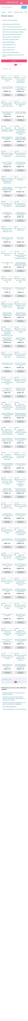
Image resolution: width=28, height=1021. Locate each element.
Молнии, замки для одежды (9, 20)
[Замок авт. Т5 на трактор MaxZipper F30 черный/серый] (20, 204)
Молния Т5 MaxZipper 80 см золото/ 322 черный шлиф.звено (7, 415)
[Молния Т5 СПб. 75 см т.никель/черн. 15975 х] (7, 79)
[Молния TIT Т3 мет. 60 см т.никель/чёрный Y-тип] (20, 456)
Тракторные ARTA (21, 29)
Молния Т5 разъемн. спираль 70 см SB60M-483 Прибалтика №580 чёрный (20, 139)
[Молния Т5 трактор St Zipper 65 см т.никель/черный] (20, 355)
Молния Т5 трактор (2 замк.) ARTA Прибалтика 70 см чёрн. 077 (20, 590)
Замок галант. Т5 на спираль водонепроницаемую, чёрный (7, 390)
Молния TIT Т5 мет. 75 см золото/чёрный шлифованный (7, 163)
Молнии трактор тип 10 (8, 47)
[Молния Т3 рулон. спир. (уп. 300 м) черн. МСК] (7, 355)
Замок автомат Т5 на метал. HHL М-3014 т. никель (7, 590)
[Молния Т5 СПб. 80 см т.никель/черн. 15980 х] (20, 104)
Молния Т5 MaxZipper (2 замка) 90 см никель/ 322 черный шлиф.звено (7, 440)
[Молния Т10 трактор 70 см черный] (7, 606)
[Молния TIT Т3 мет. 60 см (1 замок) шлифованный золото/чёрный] (20, 80)
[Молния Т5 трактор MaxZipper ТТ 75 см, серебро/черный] (7, 305)
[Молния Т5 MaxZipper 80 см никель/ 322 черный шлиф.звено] (20, 632)
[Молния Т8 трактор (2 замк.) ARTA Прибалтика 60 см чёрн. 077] (20, 657)
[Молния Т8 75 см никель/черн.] (20, 229)
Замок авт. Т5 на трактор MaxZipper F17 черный (7, 214)
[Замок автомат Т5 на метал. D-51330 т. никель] (7, 531)
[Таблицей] (20, 68)
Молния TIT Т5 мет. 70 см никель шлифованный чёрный (7, 641)
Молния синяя (6, 27)
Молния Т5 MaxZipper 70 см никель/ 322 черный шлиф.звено (20, 540)
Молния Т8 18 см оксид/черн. (20, 188)
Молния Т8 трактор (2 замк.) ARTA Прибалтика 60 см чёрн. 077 (20, 666)
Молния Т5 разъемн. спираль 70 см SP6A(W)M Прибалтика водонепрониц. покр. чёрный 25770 (7, 340)
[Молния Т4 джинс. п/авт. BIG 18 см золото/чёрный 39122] (7, 104)
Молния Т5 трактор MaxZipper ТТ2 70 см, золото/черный (20, 389)
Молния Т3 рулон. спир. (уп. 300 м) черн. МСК (7, 364)
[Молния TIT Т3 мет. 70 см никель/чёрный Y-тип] (20, 506)
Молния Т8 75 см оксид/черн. (7, 263)
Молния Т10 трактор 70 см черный (7, 615)
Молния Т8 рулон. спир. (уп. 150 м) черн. (7, 288)
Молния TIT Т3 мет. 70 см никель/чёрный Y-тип (20, 515)
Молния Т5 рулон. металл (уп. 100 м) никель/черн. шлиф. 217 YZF (7, 490)
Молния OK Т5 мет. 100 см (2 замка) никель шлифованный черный (20, 490)
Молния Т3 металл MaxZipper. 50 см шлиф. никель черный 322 (20, 314)
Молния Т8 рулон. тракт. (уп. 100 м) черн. (20, 288)
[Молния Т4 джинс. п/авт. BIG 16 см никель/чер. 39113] (7, 230)
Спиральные (5, 29)
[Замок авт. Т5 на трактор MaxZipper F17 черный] (7, 204)
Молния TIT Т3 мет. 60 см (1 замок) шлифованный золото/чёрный (20, 88)
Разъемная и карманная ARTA (10, 39)
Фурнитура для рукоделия (9, 706)
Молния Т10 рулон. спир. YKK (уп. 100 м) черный (20, 339)
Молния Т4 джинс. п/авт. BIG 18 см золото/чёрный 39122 (7, 113)
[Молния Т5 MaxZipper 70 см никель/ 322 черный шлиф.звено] (20, 532)
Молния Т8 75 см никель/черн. (20, 238)
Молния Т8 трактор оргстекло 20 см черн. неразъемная (20, 163)
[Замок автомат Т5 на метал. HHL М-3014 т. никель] (7, 581)
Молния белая (16, 24)
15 (15, 64)
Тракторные (13, 29)
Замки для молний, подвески (10, 37)
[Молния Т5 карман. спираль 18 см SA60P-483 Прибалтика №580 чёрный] (7, 180)
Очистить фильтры (7, 72)
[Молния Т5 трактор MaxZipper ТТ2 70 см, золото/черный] (20, 380)
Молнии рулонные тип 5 (9, 44)
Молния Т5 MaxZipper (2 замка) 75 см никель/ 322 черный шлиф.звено (20, 415)
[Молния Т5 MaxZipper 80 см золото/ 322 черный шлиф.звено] (7, 406)
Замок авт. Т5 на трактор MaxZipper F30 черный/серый (20, 214)
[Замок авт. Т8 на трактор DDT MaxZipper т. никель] (7, 506)
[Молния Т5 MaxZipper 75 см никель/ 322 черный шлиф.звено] (20, 557)
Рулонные (20, 32)
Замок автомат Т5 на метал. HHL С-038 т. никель (7, 666)
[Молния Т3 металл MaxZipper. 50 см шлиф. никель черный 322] (20, 306)
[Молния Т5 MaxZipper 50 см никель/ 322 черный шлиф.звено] (20, 431)
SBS (19, 37)
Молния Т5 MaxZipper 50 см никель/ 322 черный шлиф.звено (20, 440)
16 (18, 64)
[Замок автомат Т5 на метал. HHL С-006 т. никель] (20, 606)
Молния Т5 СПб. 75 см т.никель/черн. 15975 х (7, 87)
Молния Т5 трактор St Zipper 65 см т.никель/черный (20, 364)
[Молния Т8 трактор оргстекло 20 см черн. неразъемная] (20, 154)
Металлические (6, 32)
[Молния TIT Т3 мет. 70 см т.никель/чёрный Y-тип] (7, 556)
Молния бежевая (7, 24)
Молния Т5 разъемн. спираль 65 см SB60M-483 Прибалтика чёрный (20, 264)
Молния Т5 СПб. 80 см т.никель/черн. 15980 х (20, 112)
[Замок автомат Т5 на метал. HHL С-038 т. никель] (7, 657)
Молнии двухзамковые (8, 42)
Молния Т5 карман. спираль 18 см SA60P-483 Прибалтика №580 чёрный (7, 189)
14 (13, 64)
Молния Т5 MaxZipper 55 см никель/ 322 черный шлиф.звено (7, 465)
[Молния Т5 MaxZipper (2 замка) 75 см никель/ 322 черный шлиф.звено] (20, 406)
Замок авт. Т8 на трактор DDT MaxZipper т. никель (7, 515)
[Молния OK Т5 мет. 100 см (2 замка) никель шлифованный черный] (20, 482)
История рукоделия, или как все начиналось (14, 709)
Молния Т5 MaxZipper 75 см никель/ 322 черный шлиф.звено (20, 565)
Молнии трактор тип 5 (8, 49)
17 (20, 64)
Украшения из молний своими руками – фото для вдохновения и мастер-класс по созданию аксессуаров (13, 698)
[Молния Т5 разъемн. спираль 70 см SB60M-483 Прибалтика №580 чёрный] (20, 131)
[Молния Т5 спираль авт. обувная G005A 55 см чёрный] (7, 129)
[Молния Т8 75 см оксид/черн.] (7, 254)
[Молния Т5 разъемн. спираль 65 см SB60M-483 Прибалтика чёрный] (20, 255)
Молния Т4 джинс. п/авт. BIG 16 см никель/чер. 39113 (7, 239)
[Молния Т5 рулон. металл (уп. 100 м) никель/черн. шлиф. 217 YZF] (7, 481)
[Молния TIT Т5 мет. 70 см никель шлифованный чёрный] (7, 632)
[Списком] (24, 68)
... (10, 64)
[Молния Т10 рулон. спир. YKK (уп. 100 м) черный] (20, 330)
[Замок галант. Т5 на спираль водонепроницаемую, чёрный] (7, 381)
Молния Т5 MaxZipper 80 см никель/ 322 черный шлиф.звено (20, 641)
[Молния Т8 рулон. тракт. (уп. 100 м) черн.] (20, 280)
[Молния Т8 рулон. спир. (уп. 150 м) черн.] (7, 280)
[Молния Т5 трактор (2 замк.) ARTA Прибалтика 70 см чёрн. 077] (20, 582)
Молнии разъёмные (16, 27)
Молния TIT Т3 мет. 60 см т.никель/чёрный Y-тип (20, 465)
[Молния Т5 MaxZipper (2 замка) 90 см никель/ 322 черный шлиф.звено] (7, 431)
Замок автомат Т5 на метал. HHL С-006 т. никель (20, 615)
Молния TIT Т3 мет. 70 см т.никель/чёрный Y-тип (7, 565)
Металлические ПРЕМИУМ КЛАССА (11, 34)
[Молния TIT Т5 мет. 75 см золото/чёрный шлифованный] (7, 154)
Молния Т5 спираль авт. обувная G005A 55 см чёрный (7, 138)
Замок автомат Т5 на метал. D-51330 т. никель (7, 539)
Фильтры (14, 61)
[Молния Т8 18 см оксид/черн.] (20, 179)
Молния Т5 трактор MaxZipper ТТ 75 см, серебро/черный (7, 314)
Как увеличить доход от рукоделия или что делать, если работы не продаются (14, 703)
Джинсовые (14, 32)
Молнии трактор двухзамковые (10, 52)
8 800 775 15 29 (12, 2)
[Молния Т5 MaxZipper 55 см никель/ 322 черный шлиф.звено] (7, 456)
